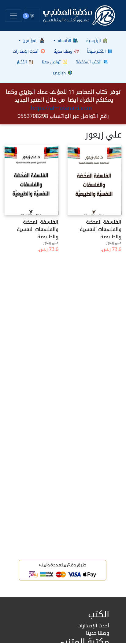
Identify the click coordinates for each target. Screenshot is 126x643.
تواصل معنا (51, 62)
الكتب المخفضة (89, 62)
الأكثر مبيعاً (97, 51)
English (60, 73)
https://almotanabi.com (61, 108)
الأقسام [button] (64, 40)
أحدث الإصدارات (26, 51)
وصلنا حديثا (63, 51)
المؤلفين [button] (30, 40)
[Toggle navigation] (13, 15)
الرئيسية (94, 40)
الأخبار (22, 62)
